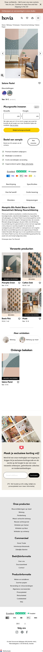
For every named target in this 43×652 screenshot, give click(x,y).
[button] (27, 18)
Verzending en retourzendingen (21, 586)
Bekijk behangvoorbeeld (21, 130)
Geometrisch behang (27, 25)
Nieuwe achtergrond (21, 522)
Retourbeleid (21, 595)
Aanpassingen (32, 200)
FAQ (21, 602)
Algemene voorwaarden (21, 589)
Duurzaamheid (21, 564)
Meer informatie (27, 164)
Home (3, 25)
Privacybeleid (21, 592)
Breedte (12, 113)
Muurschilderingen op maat (22, 509)
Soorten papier (21, 582)
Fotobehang (21, 515)
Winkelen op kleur (21, 528)
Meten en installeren (21, 579)
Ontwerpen (16, 25)
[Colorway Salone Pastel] (9, 93)
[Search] (21, 18)
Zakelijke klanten (21, 549)
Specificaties (32, 184)
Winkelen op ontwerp (21, 531)
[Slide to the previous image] (3, 53)
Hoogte (31, 113)
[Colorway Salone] (4, 93)
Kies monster (33, 141)
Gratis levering (32, 192)
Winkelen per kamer (21, 525)
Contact (21, 568)
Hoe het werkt (11, 192)
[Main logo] (8, 18)
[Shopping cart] (32, 18)
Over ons (21, 561)
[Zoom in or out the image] (2, 75)
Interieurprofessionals (21, 546)
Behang (9, 25)
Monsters (11, 200)
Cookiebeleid (21, 599)
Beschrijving (11, 184)
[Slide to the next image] (40, 53)
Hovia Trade (21, 543)
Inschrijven (34, 475)
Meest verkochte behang (22, 518)
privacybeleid (13, 486)
